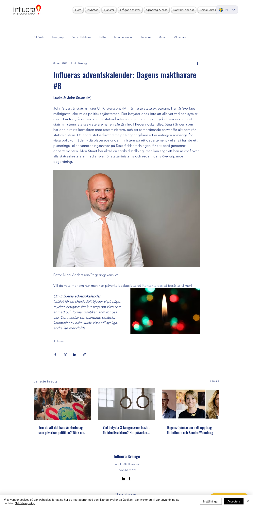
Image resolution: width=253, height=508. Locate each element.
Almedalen (181, 37)
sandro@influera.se (127, 464)
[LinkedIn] (124, 479)
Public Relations (81, 37)
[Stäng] (248, 501)
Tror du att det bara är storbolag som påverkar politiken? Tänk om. (62, 430)
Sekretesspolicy (25, 503)
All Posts (39, 37)
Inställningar (210, 501)
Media (162, 37)
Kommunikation (123, 37)
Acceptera (234, 501)
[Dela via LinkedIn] (74, 354)
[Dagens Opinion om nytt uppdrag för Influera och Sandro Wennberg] (190, 404)
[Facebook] (129, 479)
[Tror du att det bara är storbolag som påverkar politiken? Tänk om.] (62, 404)
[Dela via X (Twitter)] (65, 354)
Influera (146, 37)
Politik (102, 37)
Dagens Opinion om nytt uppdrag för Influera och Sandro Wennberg (190, 430)
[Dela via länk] (84, 354)
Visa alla (214, 380)
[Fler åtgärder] (197, 63)
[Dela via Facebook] (55, 354)
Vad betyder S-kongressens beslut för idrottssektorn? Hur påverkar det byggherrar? (126, 430)
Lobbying (58, 37)
